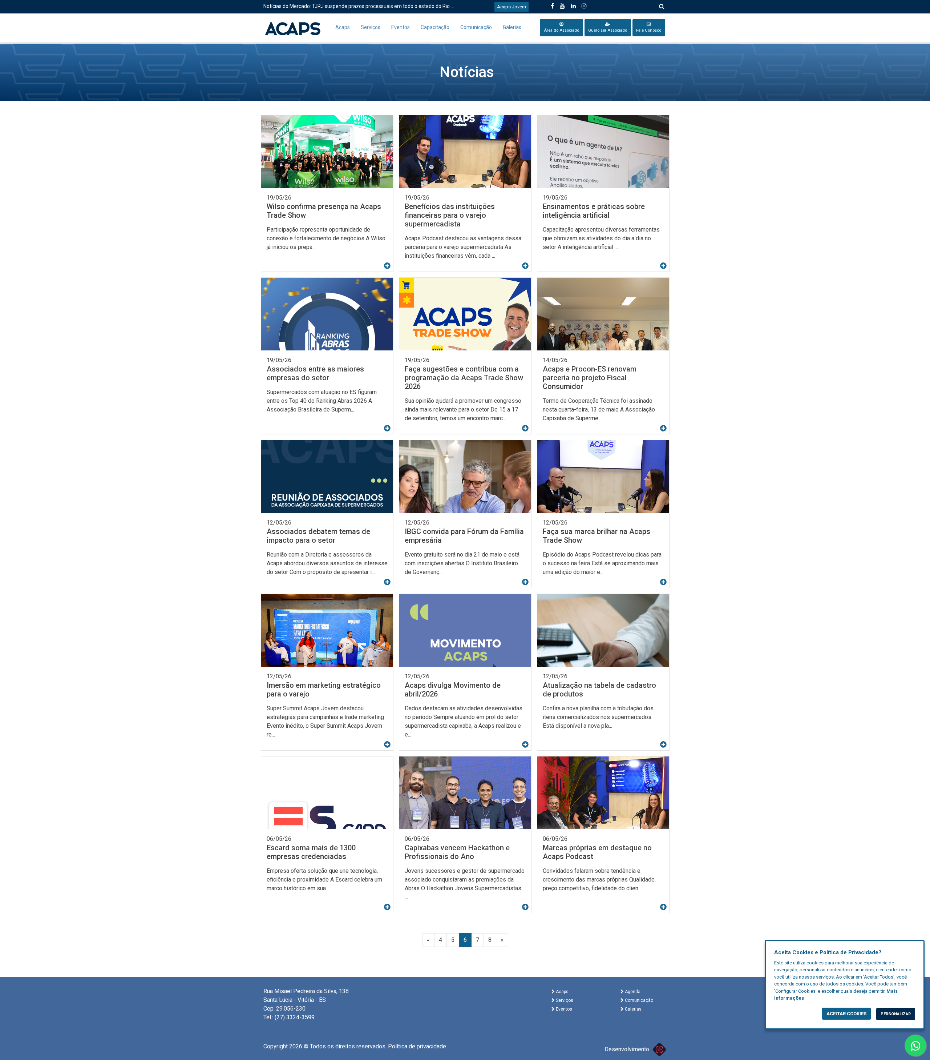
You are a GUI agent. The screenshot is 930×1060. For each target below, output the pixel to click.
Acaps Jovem (511, 6)
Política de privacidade (417, 1046)
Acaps (342, 27)
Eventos (400, 27)
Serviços (370, 27)
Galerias (512, 27)
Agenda (632, 991)
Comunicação (476, 27)
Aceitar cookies (846, 1013)
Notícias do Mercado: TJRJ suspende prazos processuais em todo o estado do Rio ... (358, 6)
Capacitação (435, 27)
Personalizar (896, 1014)
